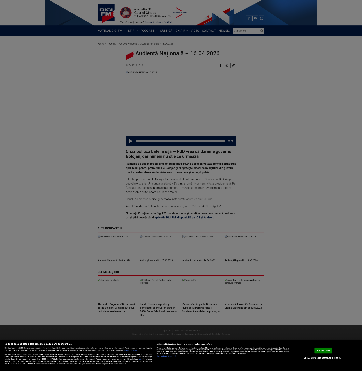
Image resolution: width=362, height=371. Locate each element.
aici (140, 359)
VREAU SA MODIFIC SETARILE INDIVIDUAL (322, 358)
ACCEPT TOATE (323, 351)
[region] (181, 355)
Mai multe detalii (130, 350)
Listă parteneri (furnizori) (166, 356)
